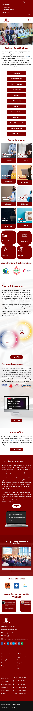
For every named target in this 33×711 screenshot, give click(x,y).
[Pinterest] (16, 643)
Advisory (3, 693)
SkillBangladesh (16, 134)
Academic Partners (6, 654)
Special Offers (16, 89)
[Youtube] (5, 643)
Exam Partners (5, 657)
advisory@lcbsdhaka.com (10, 636)
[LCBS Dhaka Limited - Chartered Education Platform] (6, 20)
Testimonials (16, 117)
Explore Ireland (5, 690)
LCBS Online (16, 95)
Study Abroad (20, 663)
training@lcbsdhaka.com (10, 629)
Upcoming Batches (9, 9)
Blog (18, 666)
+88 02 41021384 (20, 684)
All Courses (16, 73)
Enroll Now (7, 7)
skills (27, 56)
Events (3, 663)
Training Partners (6, 660)
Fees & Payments (16, 84)
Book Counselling (9, 2)
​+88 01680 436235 (20, 693)
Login (29, 14)
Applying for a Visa (22, 657)
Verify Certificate (16, 128)
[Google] (11, 643)
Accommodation (6, 684)
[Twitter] (13, 643)
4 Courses (8, 161)
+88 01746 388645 (20, 690)
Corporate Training (16, 112)
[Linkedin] (8, 643)
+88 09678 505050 (20, 678)
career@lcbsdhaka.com (9, 633)
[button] (16, 357)
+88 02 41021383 (20, 681)
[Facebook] (2, 643)
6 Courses (8, 181)
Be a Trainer (4, 687)
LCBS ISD (16, 106)
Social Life (20, 660)
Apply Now (6, 4)
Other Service (5, 678)
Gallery (19, 669)
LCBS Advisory (16, 101)
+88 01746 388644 (20, 687)
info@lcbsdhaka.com (9, 626)
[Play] (22, 643)
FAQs (2, 666)
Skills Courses (5, 219)
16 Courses (8, 226)
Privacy (3, 707)
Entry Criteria (20, 654)
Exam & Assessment (16, 123)
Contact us (13, 440)
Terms (7, 707)
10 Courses (25, 204)
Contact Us (7, 12)
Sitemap (13, 707)
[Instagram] (19, 643)
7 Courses (24, 161)
